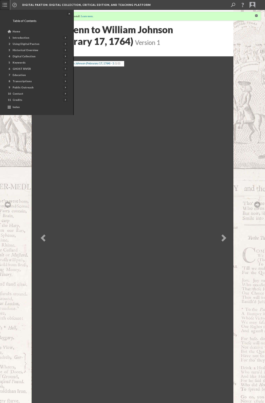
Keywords (19, 62)
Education (19, 75)
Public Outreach (23, 87)
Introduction (21, 37)
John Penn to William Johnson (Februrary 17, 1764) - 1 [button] (81, 63)
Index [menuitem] (16, 107)
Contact (18, 93)
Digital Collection (24, 56)
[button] (243, 5)
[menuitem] (5, 5)
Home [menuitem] (16, 31)
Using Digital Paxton (26, 43)
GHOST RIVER (22, 68)
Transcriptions (22, 81)
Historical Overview (25, 50)
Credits (17, 99)
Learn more (87, 16)
